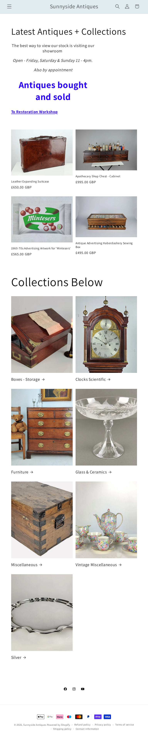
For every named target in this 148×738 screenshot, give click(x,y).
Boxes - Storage (25, 379)
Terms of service (124, 724)
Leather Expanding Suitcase (30, 181)
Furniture (20, 472)
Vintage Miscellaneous (96, 564)
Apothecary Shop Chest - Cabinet (98, 176)
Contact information (87, 728)
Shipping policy (62, 728)
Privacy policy (103, 724)
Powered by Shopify (58, 724)
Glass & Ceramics (91, 472)
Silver (16, 657)
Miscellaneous (24, 564)
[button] (9, 6)
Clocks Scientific (91, 379)
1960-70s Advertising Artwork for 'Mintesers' (41, 248)
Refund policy (82, 724)
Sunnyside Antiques (34, 724)
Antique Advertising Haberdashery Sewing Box (104, 245)
